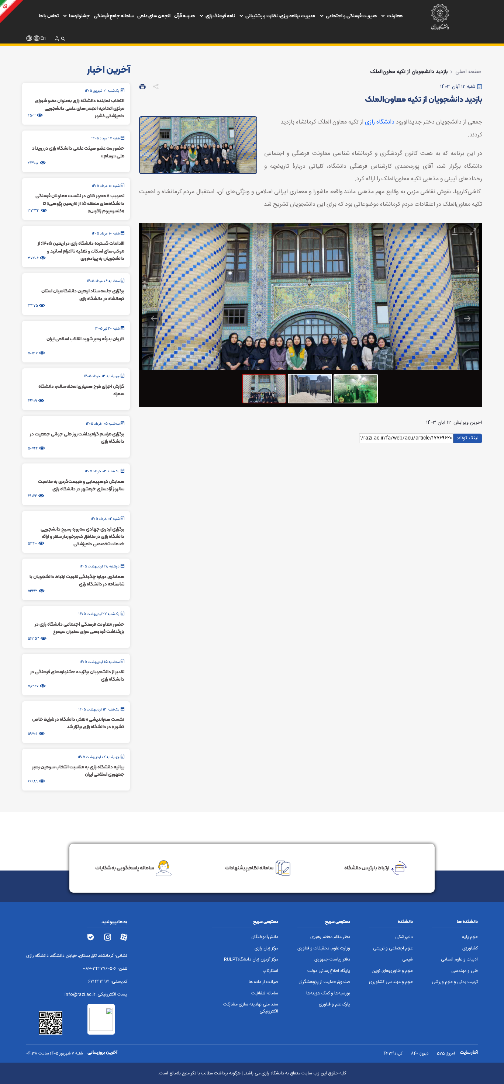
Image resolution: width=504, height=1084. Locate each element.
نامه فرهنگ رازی (220, 16)
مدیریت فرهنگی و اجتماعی (351, 16)
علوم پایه (470, 937)
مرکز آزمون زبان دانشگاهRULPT (251, 959)
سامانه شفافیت (264, 993)
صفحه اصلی (468, 72)
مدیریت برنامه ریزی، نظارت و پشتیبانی (280, 16)
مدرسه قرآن (184, 16)
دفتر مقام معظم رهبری (330, 937)
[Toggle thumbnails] (417, 231)
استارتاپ (270, 970)
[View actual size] (436, 231)
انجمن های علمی (153, 16)
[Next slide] (467, 318)
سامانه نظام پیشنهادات (249, 867)
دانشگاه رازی (379, 122)
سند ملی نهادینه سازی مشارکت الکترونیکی (250, 1008)
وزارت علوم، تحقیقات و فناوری (323, 948)
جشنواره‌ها (79, 16)
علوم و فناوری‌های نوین (392, 970)
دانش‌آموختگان (264, 937)
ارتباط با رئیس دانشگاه (366, 867)
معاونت (395, 16)
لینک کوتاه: (467, 438)
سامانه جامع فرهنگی (114, 16)
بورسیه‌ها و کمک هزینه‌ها (328, 993)
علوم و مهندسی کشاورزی (391, 982)
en (43, 38)
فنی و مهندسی (464, 970)
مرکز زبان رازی (266, 948)
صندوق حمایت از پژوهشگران (324, 982)
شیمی (407, 959)
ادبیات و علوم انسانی (459, 959)
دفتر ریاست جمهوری (332, 959)
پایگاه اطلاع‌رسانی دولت (328, 970)
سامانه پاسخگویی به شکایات (124, 867)
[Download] (454, 231)
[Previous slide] (154, 318)
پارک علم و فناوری (334, 1004)
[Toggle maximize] (473, 231)
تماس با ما (49, 16)
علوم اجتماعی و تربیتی (393, 948)
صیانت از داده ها (263, 982)
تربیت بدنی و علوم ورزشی (455, 982)
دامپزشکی (404, 937)
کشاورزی (470, 948)
